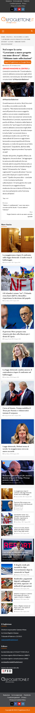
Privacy (24, 3)
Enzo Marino (7, 300)
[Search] (32, 31)
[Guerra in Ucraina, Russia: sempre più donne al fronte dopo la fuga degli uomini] (7, 530)
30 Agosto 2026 (25, 533)
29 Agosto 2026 (17, 339)
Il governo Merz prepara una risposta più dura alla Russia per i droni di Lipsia (16, 334)
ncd (7, 198)
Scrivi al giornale (17, 1)
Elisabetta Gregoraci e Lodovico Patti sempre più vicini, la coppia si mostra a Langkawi (23, 595)
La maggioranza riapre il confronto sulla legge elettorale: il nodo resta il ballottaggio (17, 257)
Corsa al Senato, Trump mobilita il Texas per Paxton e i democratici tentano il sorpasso (17, 410)
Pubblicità (26, 1)
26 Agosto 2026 (15, 453)
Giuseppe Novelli (8, 339)
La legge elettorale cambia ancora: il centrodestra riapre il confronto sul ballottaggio (17, 372)
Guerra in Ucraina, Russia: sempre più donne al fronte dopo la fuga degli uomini (21, 529)
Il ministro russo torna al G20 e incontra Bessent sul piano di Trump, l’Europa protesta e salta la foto (17, 478)
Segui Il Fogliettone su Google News (17, 62)
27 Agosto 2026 (17, 415)
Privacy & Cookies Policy (18, 6)
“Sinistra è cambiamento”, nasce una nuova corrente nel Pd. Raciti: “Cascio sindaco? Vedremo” (16, 206)
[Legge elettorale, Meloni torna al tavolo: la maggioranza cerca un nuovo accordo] (17, 431)
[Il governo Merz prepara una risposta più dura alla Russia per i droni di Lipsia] (17, 316)
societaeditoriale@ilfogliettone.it (11, 662)
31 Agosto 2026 (16, 262)
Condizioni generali (15, 3)
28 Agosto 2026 (15, 377)
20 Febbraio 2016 (16, 65)
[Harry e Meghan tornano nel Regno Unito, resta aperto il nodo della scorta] (7, 608)
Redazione (9, 1)
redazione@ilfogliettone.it (9, 640)
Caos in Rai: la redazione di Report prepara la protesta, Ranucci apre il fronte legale (15, 555)
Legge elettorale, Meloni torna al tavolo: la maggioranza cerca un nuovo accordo (16, 448)
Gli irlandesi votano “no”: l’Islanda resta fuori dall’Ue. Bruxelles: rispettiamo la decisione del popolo (17, 295)
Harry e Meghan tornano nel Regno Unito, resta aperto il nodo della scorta (22, 607)
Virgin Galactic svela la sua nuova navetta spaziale (19, 214)
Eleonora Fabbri (7, 262)
